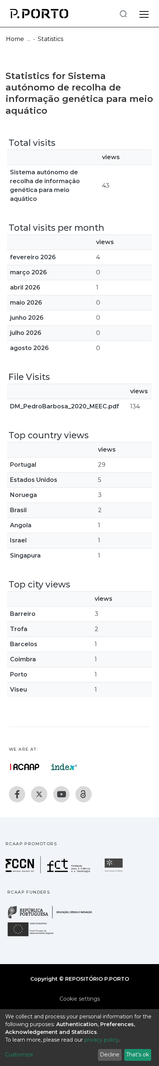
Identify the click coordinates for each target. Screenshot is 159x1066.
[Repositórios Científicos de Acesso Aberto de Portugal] (25, 766)
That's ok (137, 1054)
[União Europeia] (34, 935)
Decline (109, 1054)
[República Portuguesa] (53, 917)
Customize (19, 1054)
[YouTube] (61, 794)
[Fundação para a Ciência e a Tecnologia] (49, 871)
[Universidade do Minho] (115, 871)
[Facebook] (17, 794)
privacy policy (101, 1039)
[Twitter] (39, 794)
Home (15, 38)
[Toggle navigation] (144, 13)
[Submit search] (123, 13)
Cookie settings (80, 998)
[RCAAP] (83, 794)
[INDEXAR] (64, 766)
